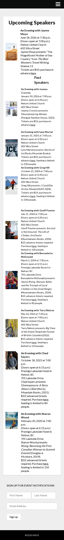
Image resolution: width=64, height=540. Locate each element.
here (33, 73)
